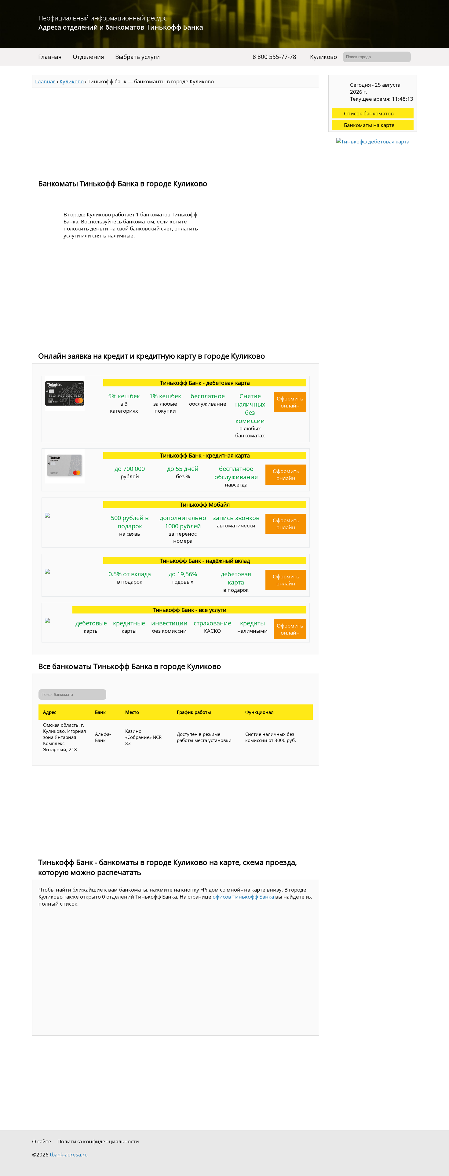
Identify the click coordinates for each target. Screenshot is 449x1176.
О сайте (41, 1141)
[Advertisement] (175, 130)
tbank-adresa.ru (69, 1154)
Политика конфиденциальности (98, 1141)
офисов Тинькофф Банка (243, 896)
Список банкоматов (369, 113)
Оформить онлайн (290, 402)
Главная (50, 57)
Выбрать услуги (137, 57)
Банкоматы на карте (369, 124)
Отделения (88, 57)
